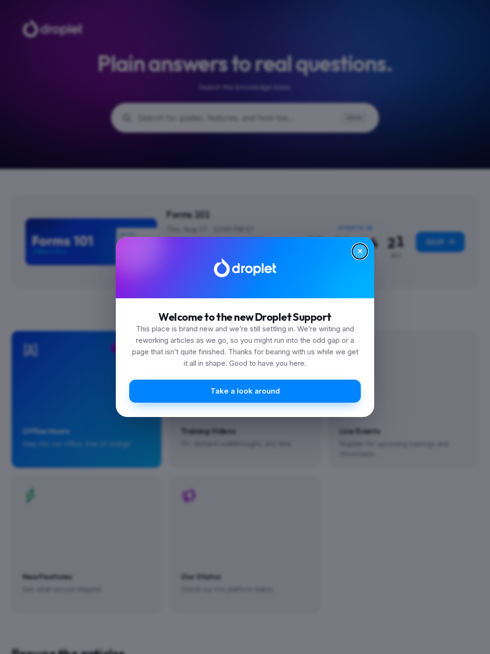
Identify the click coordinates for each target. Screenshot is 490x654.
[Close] (360, 251)
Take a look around (245, 390)
